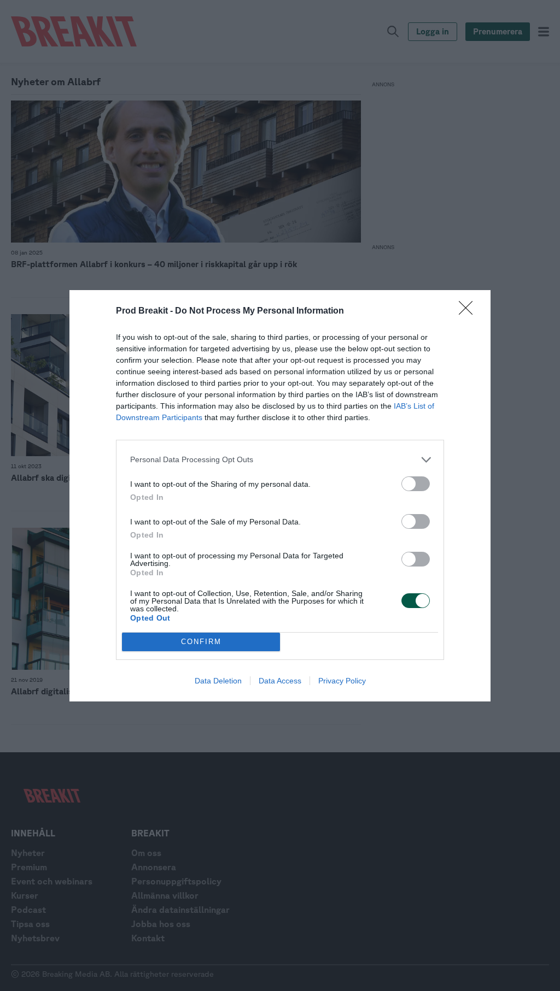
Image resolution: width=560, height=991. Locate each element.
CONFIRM (201, 642)
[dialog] (280, 495)
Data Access (280, 680)
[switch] (415, 483)
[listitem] (280, 459)
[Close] (469, 311)
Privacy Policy (342, 680)
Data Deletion (218, 680)
